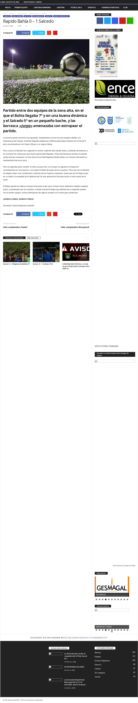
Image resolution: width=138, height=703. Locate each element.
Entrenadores (38, 16)
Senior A (12, 13)
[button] (134, 7)
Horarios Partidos (110, 7)
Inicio (8, 7)
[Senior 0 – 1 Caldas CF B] (46, 252)
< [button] (98, 586)
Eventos (92, 7)
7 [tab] (115, 599)
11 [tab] (127, 599)
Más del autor (33, 238)
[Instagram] (131, 2)
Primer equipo (21, 7)
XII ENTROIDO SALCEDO (74, 667)
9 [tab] (121, 599)
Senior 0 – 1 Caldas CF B (43, 264)
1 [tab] (96, 599)
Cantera (60, 7)
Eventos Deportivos (61, 16)
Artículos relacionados (14, 238)
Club (125, 7)
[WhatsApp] (130, 20)
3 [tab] (102, 599)
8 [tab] (118, 599)
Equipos (49, 16)
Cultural (98, 669)
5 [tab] (109, 599)
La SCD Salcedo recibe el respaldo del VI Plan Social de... (75, 656)
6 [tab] (112, 599)
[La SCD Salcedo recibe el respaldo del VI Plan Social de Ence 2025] (55, 657)
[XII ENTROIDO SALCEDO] (55, 671)
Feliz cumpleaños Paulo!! (15, 227)
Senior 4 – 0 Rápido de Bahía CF (16, 264)
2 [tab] (99, 599)
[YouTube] (122, 20)
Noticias (27, 16)
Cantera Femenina (42, 7)
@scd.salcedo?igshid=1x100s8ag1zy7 (84, 637)
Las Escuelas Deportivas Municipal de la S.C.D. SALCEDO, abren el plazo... (75, 682)
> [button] (126, 586)
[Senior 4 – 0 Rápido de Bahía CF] (16, 252)
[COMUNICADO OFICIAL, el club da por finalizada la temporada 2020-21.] (75, 252)
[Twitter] (135, 2)
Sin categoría (100, 673)
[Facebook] (127, 2)
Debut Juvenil (22, 13)
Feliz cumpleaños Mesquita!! (75, 227)
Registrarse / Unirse (33, 2)
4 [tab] (105, 599)
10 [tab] (124, 599)
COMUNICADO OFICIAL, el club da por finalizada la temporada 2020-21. (75, 266)
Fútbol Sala (76, 7)
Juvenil (97, 677)
